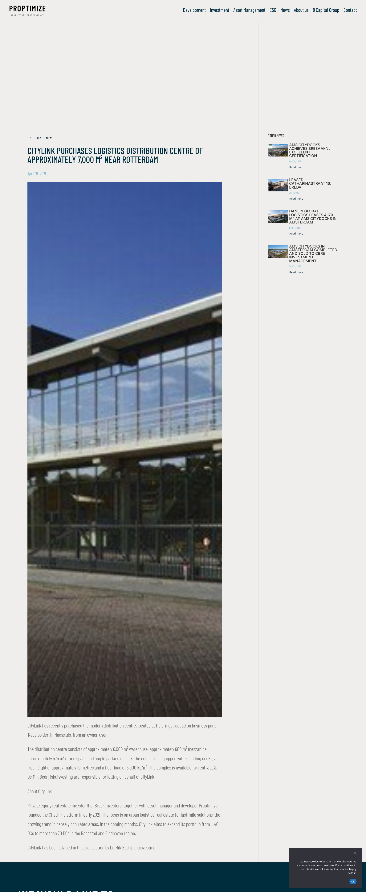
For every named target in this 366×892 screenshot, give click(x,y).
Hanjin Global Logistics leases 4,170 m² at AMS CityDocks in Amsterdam (313, 216)
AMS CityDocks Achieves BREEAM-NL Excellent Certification (310, 150)
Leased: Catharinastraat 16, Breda (310, 183)
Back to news (44, 138)
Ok (353, 881)
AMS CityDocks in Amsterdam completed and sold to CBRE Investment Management (313, 253)
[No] (354, 853)
